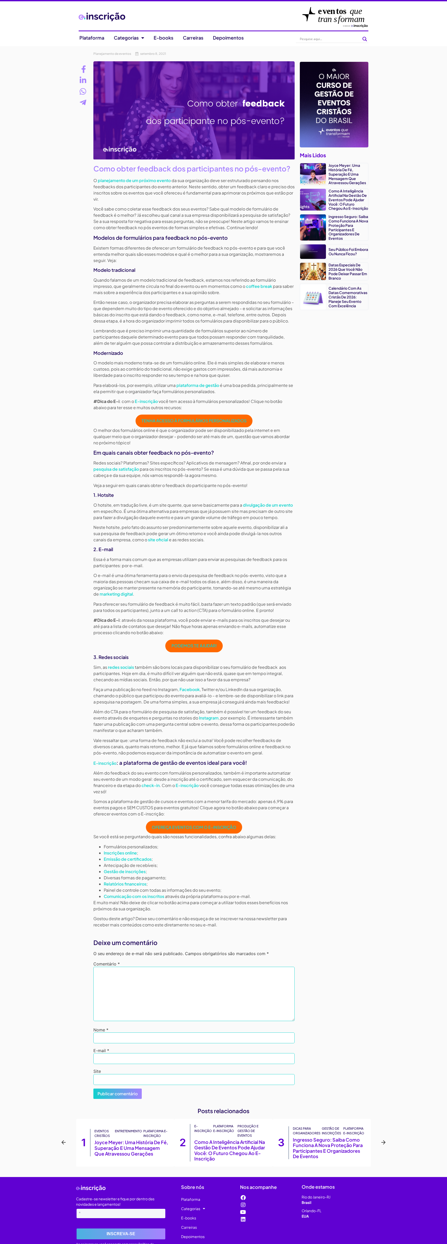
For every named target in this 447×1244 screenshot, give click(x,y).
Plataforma (91, 38)
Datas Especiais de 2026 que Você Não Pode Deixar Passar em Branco (348, 271)
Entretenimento (128, 1131)
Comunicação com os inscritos (134, 896)
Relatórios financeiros (125, 884)
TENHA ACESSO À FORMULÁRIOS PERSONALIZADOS (194, 420)
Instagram (209, 718)
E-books (163, 38)
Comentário (106, 964)
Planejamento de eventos (112, 54)
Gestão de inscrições (125, 871)
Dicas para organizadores (307, 1131)
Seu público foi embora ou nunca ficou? (348, 251)
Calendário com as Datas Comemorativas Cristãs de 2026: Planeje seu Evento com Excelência (348, 297)
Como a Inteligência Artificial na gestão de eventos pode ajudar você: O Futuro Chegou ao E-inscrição (348, 200)
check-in (150, 785)
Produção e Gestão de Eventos (247, 1130)
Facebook (190, 689)
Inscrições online (120, 853)
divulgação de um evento (268, 505)
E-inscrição (146, 401)
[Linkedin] (243, 1219)
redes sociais (121, 667)
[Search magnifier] (364, 39)
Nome (100, 1030)
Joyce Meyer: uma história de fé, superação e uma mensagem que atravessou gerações (347, 174)
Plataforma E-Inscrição (155, 1133)
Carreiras (193, 38)
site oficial (158, 539)
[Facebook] (243, 1198)
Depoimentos (228, 38)
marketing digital (116, 594)
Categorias (126, 38)
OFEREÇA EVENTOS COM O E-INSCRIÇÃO (194, 827)
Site (97, 1071)
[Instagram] (243, 1205)
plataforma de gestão (197, 385)
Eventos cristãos (102, 1133)
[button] (64, 1142)
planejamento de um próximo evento (134, 180)
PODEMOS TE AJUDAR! (194, 645)
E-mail (101, 1050)
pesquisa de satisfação (116, 469)
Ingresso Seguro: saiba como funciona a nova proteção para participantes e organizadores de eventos (348, 227)
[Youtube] (243, 1212)
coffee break (259, 286)
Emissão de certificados (128, 859)
